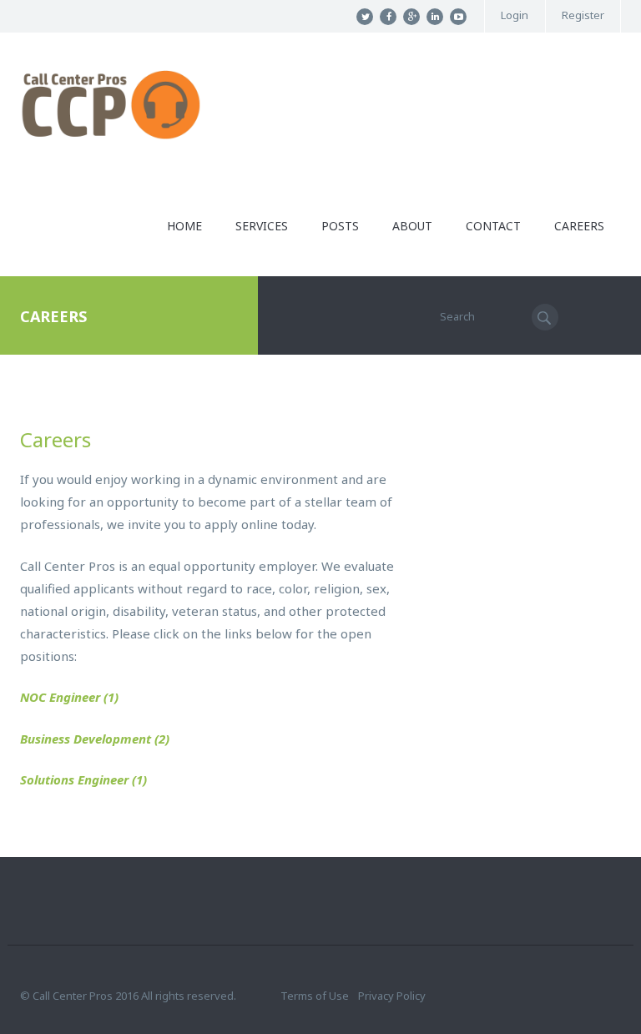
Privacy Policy (392, 995)
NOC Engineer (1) (69, 696)
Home (184, 226)
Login (514, 15)
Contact (493, 226)
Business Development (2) (94, 738)
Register (583, 15)
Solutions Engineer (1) (83, 779)
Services (261, 226)
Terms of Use (314, 995)
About (412, 226)
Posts (340, 226)
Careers (579, 226)
